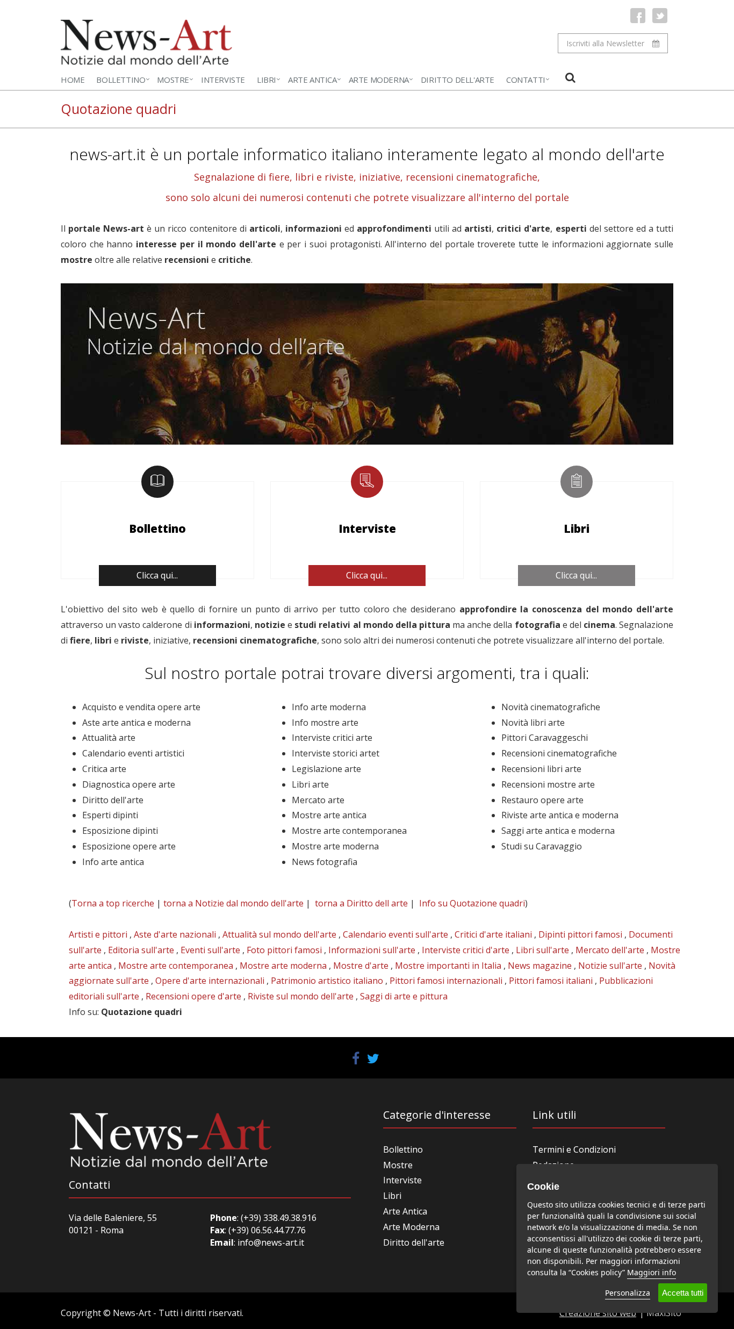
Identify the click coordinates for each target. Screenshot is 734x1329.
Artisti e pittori (98, 934)
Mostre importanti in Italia (448, 965)
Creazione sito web (597, 1313)
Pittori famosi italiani (551, 981)
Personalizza (627, 1293)
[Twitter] (659, 15)
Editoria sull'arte (141, 950)
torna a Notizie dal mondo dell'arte (233, 903)
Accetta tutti (682, 1292)
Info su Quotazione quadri (472, 903)
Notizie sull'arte (610, 965)
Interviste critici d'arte (465, 950)
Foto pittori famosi (284, 950)
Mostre (173, 79)
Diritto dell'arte (413, 1242)
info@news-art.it (271, 1242)
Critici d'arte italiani (493, 934)
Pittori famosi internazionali (446, 981)
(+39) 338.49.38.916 (277, 1218)
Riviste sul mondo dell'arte (301, 996)
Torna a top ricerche (112, 903)
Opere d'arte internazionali (209, 981)
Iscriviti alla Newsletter (605, 43)
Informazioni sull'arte (371, 950)
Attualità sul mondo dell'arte (279, 934)
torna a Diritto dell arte (361, 903)
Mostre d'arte (360, 965)
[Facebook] (637, 15)
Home (72, 79)
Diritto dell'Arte (457, 79)
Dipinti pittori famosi (580, 934)
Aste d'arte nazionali (175, 934)
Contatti (525, 79)
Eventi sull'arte (210, 950)
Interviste (223, 79)
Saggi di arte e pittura (404, 996)
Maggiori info (651, 1272)
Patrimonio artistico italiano (327, 981)
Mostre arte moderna (283, 965)
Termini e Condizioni (574, 1149)
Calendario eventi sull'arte (395, 934)
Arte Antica (312, 79)
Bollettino (120, 79)
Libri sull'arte (542, 950)
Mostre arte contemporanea (175, 965)
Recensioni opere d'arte (193, 996)
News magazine (540, 965)
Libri (266, 79)
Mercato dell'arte (609, 950)
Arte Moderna (379, 79)
